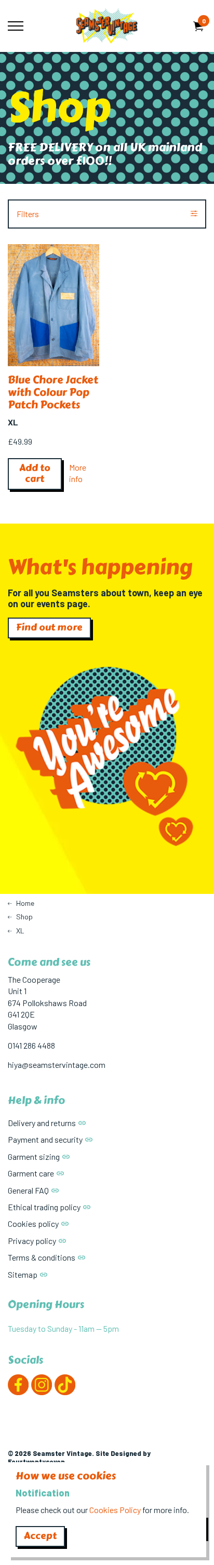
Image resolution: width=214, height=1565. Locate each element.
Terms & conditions (41, 1257)
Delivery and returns (42, 1123)
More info (77, 473)
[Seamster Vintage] (107, 26)
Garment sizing (34, 1156)
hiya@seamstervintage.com (56, 1064)
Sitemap (22, 1274)
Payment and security (45, 1139)
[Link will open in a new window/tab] (18, 1384)
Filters (28, 214)
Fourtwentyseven (36, 1461)
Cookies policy (33, 1223)
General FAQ (28, 1190)
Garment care (31, 1173)
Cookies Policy (115, 1510)
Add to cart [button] (34, 474)
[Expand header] (15, 26)
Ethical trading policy (44, 1207)
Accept (40, 1536)
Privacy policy (32, 1241)
